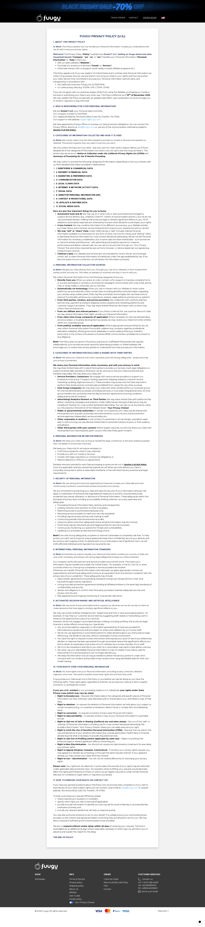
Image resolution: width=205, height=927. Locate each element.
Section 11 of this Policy (64, 130)
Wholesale (40, 879)
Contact (133, 18)
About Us (73, 889)
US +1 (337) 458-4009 (148, 882)
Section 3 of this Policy (135, 464)
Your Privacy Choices (84, 902)
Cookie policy (75, 899)
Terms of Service (77, 879)
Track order (118, 18)
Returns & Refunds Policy (116, 882)
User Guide (74, 896)
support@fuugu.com (90, 119)
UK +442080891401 (147, 885)
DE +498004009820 (148, 888)
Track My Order (111, 879)
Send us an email (150, 891)
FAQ (106, 886)
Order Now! (149, 18)
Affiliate (73, 892)
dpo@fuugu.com (86, 127)
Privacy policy (75, 882)
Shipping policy (76, 886)
